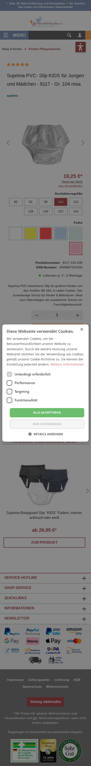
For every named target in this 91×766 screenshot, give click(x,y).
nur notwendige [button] (47, 424)
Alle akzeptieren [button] (47, 412)
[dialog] (45, 383)
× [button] (81, 329)
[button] (45, 434)
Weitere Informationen (67, 364)
